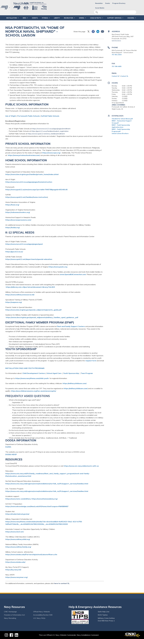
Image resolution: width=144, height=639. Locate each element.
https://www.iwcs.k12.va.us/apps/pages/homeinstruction (28, 182)
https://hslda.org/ (12, 227)
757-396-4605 (116, 66)
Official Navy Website (41, 612)
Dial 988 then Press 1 (106, 621)
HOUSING (130, 18)
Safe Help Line (103, 612)
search (97, 12)
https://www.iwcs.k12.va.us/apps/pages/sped (24, 244)
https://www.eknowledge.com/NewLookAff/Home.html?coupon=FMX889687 (36, 506)
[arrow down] (5, 7)
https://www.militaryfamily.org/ (18, 547)
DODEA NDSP (11, 454)
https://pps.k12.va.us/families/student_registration (50, 131)
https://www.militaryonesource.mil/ (19, 295)
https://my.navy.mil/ (13, 570)
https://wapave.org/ (13, 302)
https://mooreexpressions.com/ (18, 220)
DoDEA (8, 447)
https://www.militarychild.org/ (17, 539)
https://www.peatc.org (57, 267)
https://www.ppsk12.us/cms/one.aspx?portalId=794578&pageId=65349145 (36, 189)
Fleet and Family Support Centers (71, 326)
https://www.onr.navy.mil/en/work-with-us (81, 466)
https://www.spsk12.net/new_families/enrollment (46, 134)
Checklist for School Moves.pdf (122, 119)
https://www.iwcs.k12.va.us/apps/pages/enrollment (51, 129)
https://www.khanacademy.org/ (45, 499)
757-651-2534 (116, 54)
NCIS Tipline (103, 615)
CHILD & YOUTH (95, 18)
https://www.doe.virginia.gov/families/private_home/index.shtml (32, 174)
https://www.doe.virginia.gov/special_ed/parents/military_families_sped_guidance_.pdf (42, 317)
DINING (81, 18)
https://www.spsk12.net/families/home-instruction (26, 197)
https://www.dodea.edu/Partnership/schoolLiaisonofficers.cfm (31, 554)
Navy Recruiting (10, 618)
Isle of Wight (10, 116)
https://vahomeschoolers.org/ (17, 212)
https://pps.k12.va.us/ (14, 252)
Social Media (99, 8)
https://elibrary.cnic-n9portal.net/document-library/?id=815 (30, 287)
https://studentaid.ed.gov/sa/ (17, 514)
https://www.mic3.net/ (14, 532)
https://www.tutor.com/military (18, 499)
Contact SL (115, 76)
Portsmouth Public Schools (28, 116)
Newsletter (99, 3)
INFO (24, 18)
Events (107, 3)
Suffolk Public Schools (50, 116)
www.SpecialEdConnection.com (73, 274)
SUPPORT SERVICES (114, 18)
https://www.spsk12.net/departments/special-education (28, 259)
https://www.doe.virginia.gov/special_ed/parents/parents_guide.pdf (33, 310)
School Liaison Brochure (120, 133)
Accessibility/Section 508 (42, 615)
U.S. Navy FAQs (39, 618)
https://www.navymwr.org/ (16, 577)
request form (90, 361)
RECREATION (68, 18)
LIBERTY (57, 18)
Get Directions (116, 41)
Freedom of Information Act (14, 615)
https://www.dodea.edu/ (15, 562)
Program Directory (118, 3)
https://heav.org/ (12, 205)
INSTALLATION (11, 18)
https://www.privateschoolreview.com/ (24, 155)
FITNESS (45, 18)
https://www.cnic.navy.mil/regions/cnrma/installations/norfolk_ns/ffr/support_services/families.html (46, 484)
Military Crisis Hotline (106, 618)
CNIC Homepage (10, 612)
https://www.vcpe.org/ (51, 153)
